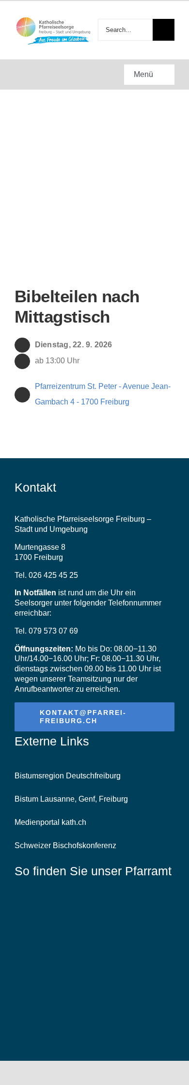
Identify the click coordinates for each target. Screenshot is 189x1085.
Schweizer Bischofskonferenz (65, 845)
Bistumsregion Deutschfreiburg (68, 776)
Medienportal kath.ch (50, 822)
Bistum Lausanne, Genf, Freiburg (71, 799)
